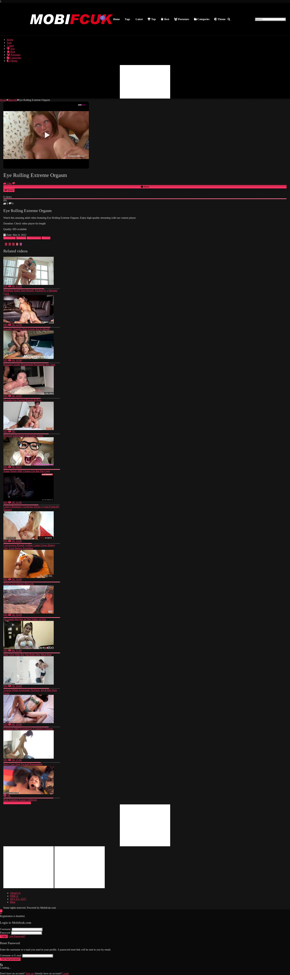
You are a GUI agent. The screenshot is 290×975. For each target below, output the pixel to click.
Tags (127, 19)
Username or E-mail (10, 955)
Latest (139, 19)
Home (116, 19)
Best (166, 19)
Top (153, 19)
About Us (15, 893)
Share (10, 190)
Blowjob (12, 100)
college (22, 237)
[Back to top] (1, 910)
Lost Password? (17, 936)
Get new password (10, 959)
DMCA (14, 896)
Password (5, 932)
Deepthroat (35, 237)
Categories (203, 19)
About (146, 187)
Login (4, 936)
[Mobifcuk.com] (72, 32)
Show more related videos (17, 802)
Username (5, 929)
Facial (47, 237)
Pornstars (183, 19)
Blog (12, 902)
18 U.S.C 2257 (18, 899)
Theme (221, 19)
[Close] (1, 913)
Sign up (30, 973)
